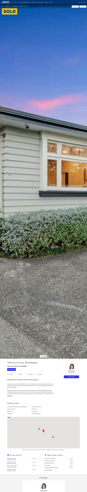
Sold (2, 6)
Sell (15, 2)
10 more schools (48, 470)
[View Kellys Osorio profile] (71, 366)
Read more (9, 395)
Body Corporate (40, 2)
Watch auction (11, 369)
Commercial (33, 2)
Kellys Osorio (71, 371)
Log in (84, 2)
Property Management (25, 2)
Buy (12, 2)
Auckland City (7, 6)
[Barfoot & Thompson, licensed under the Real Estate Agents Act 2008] (5, 1)
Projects (46, 2)
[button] (44, 431)
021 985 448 (71, 372)
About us (51, 2)
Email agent (71, 376)
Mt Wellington (15, 6)
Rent (18, 2)
